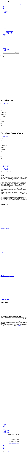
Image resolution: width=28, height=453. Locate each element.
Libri (4, 29)
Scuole (4, 48)
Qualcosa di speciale (7, 276)
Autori (4, 426)
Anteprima (6, 165)
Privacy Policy (6, 432)
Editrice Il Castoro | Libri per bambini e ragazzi (12, 3)
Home (4, 28)
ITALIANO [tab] (5, 168)
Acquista (6, 166)
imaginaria (7, 451)
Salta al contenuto (4, 1)
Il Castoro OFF (9, 33)
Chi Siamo (5, 35)
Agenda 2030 (18, 325)
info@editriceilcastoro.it (14, 443)
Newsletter (5, 11)
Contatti (4, 12)
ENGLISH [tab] (5, 169)
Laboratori (5, 46)
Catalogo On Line (9, 31)
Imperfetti (4, 252)
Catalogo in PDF (9, 32)
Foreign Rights (6, 49)
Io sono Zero (5, 228)
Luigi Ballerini (5, 103)
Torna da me (5, 299)
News (4, 34)
